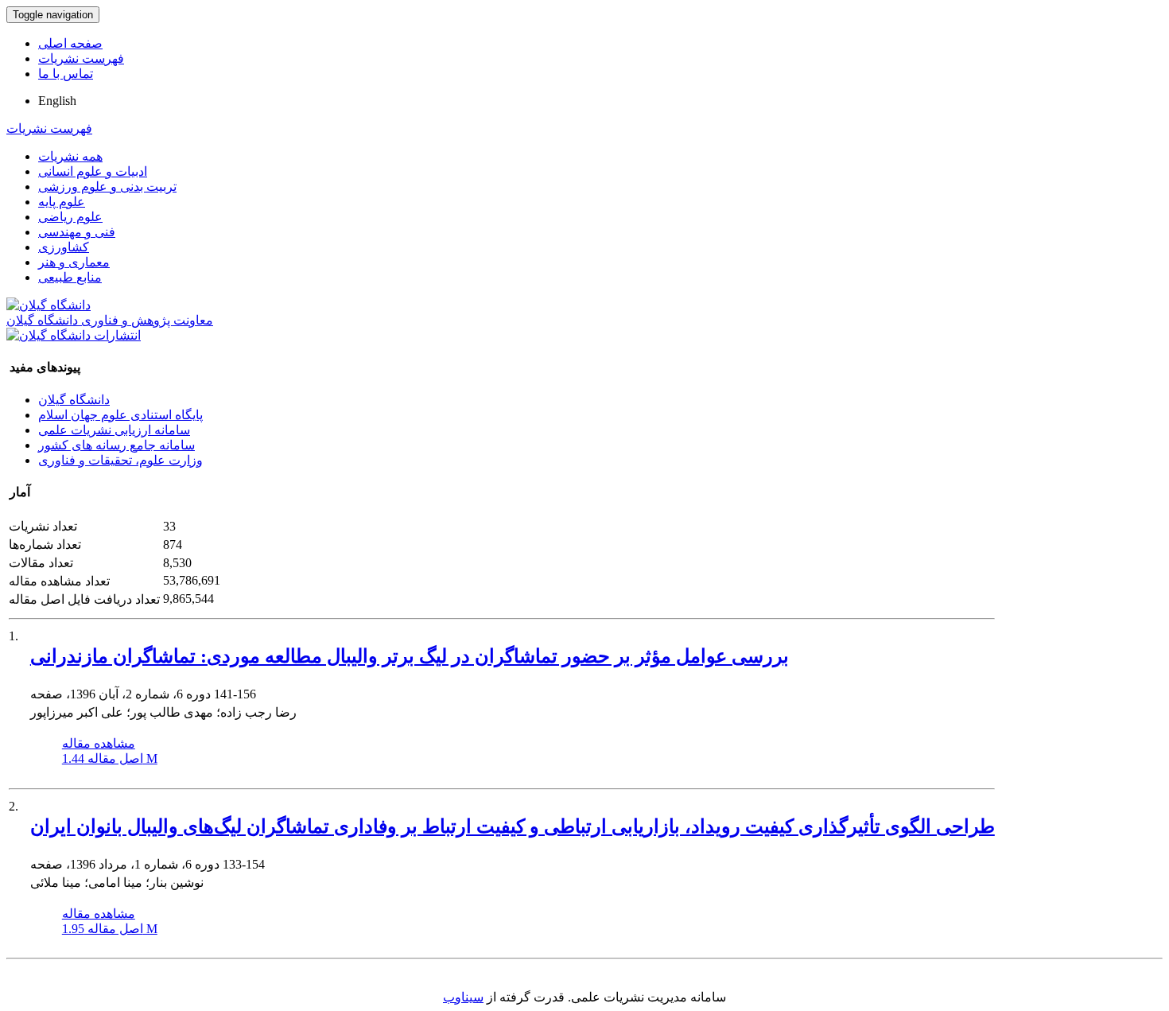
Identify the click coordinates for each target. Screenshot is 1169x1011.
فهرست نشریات (81, 58)
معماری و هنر (74, 262)
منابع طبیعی (70, 277)
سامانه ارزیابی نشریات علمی (114, 430)
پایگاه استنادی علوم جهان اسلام (120, 415)
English (57, 100)
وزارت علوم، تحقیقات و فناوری (120, 460)
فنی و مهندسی (76, 232)
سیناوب (463, 997)
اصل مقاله (109, 758)
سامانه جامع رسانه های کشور (116, 445)
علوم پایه (61, 201)
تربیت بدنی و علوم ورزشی (107, 186)
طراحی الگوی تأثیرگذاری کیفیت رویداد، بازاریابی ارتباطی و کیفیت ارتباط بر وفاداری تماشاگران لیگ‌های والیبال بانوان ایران (512, 826)
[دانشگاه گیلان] (48, 305)
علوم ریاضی (70, 217)
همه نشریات (70, 156)
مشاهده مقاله (98, 743)
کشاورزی (63, 247)
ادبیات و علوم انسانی (92, 171)
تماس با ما (65, 73)
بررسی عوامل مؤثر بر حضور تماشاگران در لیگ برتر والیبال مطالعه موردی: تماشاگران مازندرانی (409, 656)
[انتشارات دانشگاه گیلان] (73, 335)
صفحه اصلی (70, 43)
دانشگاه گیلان (74, 399)
